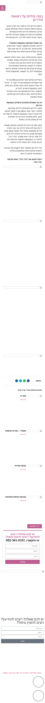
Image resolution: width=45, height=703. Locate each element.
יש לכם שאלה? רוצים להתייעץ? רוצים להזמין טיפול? (22, 536)
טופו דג (23, 396)
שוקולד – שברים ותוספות (15, 431)
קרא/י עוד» (23, 399)
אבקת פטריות (20, 466)
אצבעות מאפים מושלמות (15, 497)
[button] (16, 6)
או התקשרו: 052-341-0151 (22, 540)
